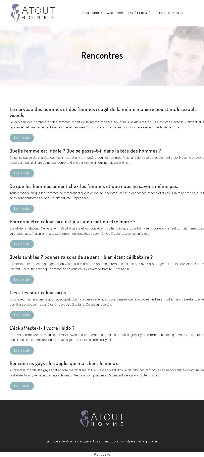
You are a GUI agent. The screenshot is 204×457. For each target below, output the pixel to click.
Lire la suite (22, 138)
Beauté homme (114, 13)
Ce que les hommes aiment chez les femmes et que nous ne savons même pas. (94, 186)
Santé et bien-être (141, 13)
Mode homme (91, 13)
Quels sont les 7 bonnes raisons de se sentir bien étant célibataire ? (81, 257)
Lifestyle (166, 13)
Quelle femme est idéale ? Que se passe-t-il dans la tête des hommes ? (85, 150)
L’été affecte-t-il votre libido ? (42, 328)
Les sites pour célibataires (38, 292)
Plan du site (102, 454)
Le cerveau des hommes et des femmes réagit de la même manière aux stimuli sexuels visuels (103, 112)
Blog (180, 13)
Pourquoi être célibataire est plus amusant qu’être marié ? (73, 221)
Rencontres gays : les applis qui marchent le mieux (64, 363)
